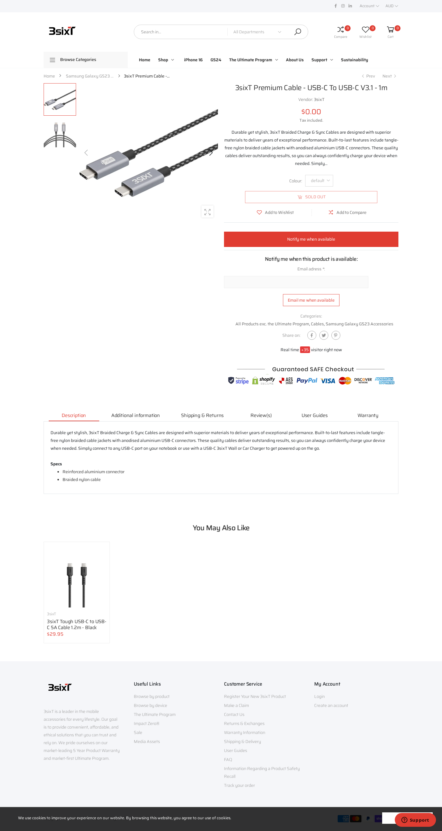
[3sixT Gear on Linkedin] (350, 6)
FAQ (228, 759)
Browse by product (152, 696)
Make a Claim (236, 705)
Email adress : (311, 269)
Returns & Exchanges (244, 723)
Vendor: (306, 99)
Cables (317, 324)
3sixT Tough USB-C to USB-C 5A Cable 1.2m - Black (76, 624)
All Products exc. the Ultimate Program (272, 324)
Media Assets (147, 741)
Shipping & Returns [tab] (202, 415)
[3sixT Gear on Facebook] (335, 6)
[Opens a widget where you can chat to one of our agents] (415, 820)
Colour (295, 181)
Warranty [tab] (368, 415)
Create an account (331, 705)
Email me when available (311, 300)
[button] (210, 152)
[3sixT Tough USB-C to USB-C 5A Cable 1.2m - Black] (76, 574)
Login (319, 696)
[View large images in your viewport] (207, 211)
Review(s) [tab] (261, 415)
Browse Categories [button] (78, 59)
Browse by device (150, 705)
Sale (138, 732)
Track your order (239, 785)
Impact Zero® (146, 723)
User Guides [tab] (315, 415)
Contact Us (234, 714)
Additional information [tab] (135, 415)
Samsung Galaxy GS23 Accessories (359, 324)
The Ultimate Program (155, 714)
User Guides (235, 750)
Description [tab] (74, 415)
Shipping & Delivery (242, 741)
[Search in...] (297, 32)
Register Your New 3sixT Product (255, 696)
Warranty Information (244, 732)
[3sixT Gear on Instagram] (343, 6)
